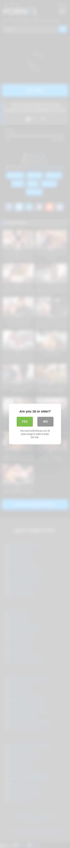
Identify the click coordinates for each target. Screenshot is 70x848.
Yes (25, 421)
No (45, 421)
